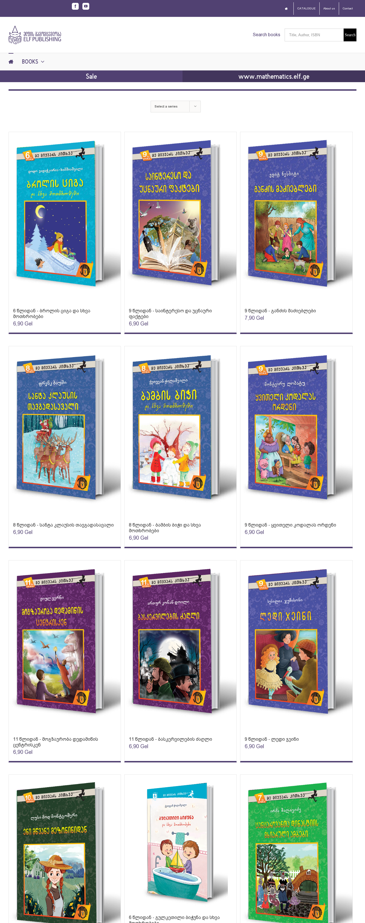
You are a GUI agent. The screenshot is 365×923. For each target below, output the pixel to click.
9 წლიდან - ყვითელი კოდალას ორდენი (290, 525)
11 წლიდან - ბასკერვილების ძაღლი (170, 739)
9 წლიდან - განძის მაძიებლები (280, 310)
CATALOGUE (306, 8)
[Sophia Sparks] (65, 217)
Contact (348, 8)
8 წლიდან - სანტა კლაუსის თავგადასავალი (63, 525)
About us (329, 8)
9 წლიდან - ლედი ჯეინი (272, 739)
